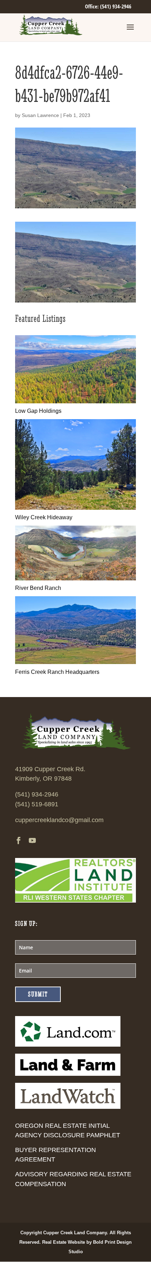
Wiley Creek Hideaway (43, 517)
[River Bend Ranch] (75, 578)
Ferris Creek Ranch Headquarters (57, 672)
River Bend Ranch (38, 588)
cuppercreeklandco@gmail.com (59, 820)
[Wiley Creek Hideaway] (75, 508)
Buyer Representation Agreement (55, 1154)
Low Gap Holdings (38, 411)
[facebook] (18, 841)
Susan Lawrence (40, 115)
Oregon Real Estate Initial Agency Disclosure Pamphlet (67, 1130)
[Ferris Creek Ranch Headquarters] (75, 662)
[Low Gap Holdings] (75, 401)
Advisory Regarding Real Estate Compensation (73, 1179)
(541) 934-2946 (36, 794)
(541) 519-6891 (36, 804)
